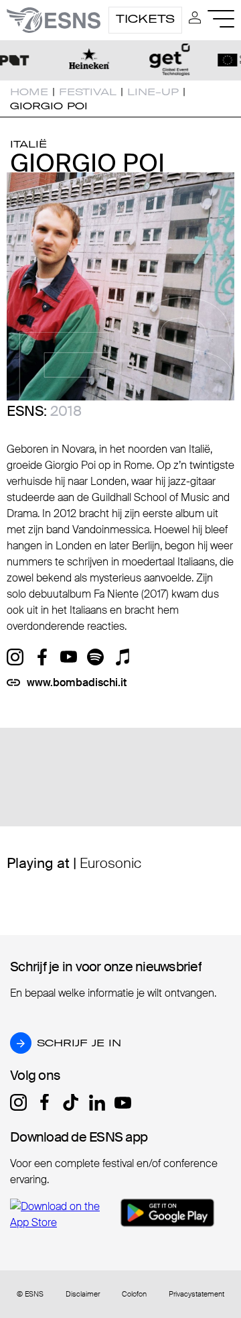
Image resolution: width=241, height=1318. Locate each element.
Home (29, 92)
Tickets (145, 18)
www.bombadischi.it (77, 682)
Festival (87, 92)
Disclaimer (83, 1294)
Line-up (153, 92)
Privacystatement (196, 1294)
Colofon (134, 1294)
